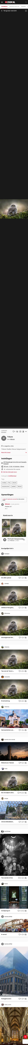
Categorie (8, 476)
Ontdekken (4, 6)
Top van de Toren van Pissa (7, 671)
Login (4, 499)
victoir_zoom (7, 1004)
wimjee (6, 798)
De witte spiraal (6, 578)
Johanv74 (6, 647)
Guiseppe (5, 554)
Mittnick (12, 439)
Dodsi (5, 768)
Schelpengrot (5, 910)
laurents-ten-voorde (9, 739)
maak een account (12, 499)
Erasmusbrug (5, 701)
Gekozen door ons (14, 6)
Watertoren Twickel (7, 763)
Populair (23, 6)
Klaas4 (6, 883)
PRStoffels (7, 613)
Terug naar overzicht (10, 10)
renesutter (7, 676)
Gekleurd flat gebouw (7, 607)
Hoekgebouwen (6, 998)
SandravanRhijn (7, 916)
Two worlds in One (7, 878)
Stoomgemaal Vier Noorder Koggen (7, 637)
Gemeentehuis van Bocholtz (7, 730)
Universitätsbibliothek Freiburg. (7, 822)
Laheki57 (6, 583)
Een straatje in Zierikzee (7, 792)
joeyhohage (7, 831)
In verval (4, 934)
